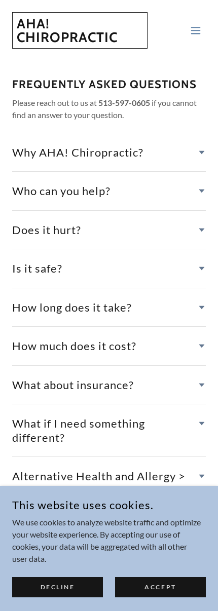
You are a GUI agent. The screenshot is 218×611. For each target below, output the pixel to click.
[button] (196, 30)
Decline (58, 587)
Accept (160, 587)
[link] (80, 39)
